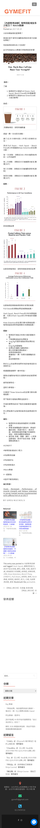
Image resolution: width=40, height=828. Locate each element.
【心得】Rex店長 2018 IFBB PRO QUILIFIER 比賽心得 (20, 749)
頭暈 (23, 568)
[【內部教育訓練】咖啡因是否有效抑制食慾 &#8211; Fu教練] (10, 515)
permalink (30, 582)
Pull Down (16, 576)
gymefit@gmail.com (20, 799)
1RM (5, 574)
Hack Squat (18, 566)
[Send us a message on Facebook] (34, 822)
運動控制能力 (29, 566)
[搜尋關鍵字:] (20, 676)
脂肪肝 (17, 579)
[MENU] (34, 4)
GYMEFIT (7, 576)
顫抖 (18, 568)
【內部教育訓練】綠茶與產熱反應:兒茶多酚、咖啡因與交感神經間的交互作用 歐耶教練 (25, 524)
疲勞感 (24, 571)
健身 (11, 582)
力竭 (27, 579)
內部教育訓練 (29, 563)
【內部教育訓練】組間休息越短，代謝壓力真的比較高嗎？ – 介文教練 (9, 550)
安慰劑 (24, 576)
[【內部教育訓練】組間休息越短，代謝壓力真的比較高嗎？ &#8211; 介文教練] (10, 542)
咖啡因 (10, 579)
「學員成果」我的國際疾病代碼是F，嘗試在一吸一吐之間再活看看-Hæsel (20, 709)
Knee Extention (14, 574)
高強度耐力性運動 (13, 571)
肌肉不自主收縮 (9, 568)
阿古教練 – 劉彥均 (13, 715)
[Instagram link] (21, 819)
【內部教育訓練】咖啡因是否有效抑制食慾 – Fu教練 (9, 522)
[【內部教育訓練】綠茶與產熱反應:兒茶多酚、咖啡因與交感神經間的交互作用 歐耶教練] (25, 515)
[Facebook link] (18, 819)
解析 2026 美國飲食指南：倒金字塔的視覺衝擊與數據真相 (20, 727)
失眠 (27, 568)
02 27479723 (20, 810)
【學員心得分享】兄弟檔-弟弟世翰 (18, 588)
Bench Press (26, 574)
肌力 (22, 579)
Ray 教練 (9, 704)
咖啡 (29, 576)
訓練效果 (31, 571)
